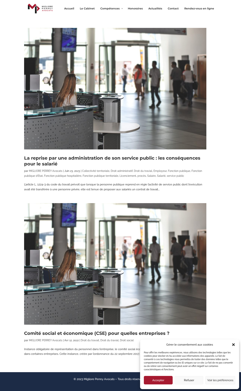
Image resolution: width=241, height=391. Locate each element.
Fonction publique (179, 170)
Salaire (151, 175)
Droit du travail (90, 340)
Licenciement (128, 175)
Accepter (158, 380)
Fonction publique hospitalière (62, 175)
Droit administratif (122, 170)
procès (141, 175)
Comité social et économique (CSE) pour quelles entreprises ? (96, 333)
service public (175, 175)
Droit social (127, 340)
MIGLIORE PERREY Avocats (45, 170)
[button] (233, 345)
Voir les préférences (220, 380)
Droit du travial (143, 170)
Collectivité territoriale (95, 170)
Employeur (160, 170)
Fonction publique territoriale (100, 175)
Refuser (189, 380)
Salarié (161, 175)
